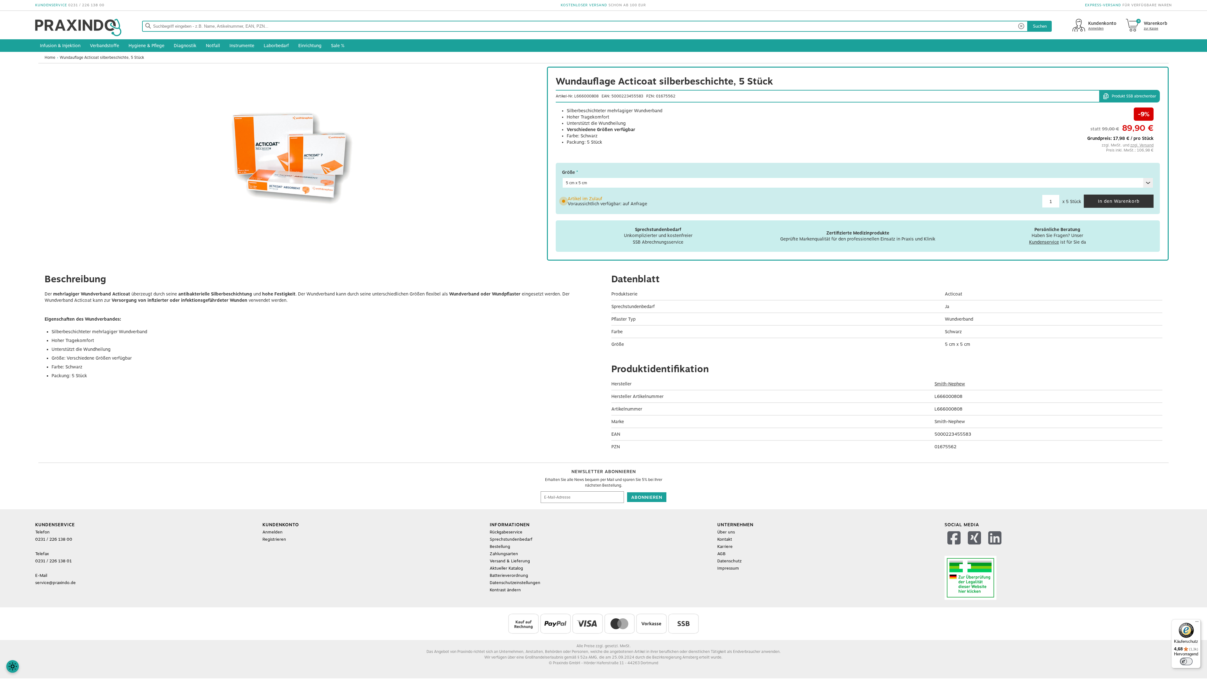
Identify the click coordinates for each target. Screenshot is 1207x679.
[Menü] (1197, 623)
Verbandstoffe (104, 45)
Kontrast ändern (505, 590)
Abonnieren (646, 497)
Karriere (725, 546)
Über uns (726, 532)
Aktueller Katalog (506, 568)
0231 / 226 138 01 (53, 561)
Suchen (1040, 26)
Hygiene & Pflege (146, 45)
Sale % (337, 45)
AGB (721, 553)
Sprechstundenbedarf (511, 539)
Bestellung (500, 546)
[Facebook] (955, 546)
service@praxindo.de (55, 582)
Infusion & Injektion (60, 45)
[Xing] (975, 546)
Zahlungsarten (504, 553)
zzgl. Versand (1142, 145)
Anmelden (272, 532)
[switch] (1186, 661)
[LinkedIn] (995, 546)
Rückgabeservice (506, 532)
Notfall (213, 45)
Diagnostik (185, 45)
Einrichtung (310, 45)
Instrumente (241, 45)
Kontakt (724, 539)
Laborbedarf (276, 45)
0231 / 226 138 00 (86, 5)
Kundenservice (1044, 242)
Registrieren (274, 539)
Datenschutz (729, 561)
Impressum (728, 568)
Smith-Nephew (949, 383)
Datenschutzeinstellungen (515, 582)
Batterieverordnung (509, 575)
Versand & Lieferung (510, 561)
